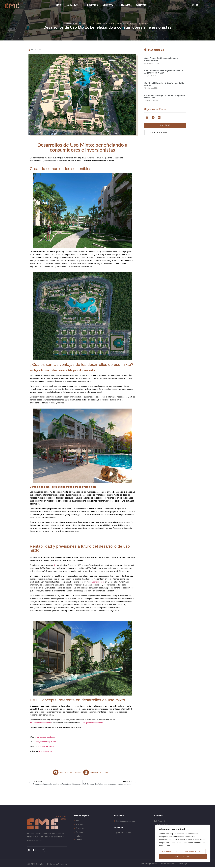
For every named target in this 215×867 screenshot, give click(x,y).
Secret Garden (98, 582)
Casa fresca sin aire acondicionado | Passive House (161, 59)
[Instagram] (193, 5)
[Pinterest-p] (43, 850)
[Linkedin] (197, 5)
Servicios (108, 5)
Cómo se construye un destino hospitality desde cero (164, 96)
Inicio (59, 5)
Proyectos (92, 5)
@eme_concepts (46, 751)
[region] (182, 843)
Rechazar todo (193, 852)
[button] (68, 772)
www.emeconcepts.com (40, 723)
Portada (70, 23)
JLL (55, 565)
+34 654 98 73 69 (46, 747)
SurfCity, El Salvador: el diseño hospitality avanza (164, 84)
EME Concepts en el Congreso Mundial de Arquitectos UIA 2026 (163, 71)
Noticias (126, 5)
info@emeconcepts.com (92, 723)
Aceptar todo (182, 857)
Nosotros (72, 5)
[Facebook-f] (189, 5)
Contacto (141, 5)
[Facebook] (153, 117)
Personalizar (169, 852)
